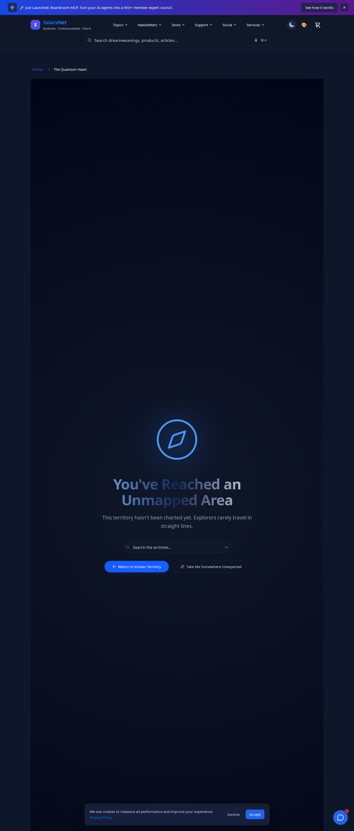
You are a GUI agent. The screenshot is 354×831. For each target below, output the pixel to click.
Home (38, 69)
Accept (255, 814)
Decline (233, 814)
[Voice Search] (256, 40)
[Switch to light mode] (291, 25)
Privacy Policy (101, 817)
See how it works (319, 7)
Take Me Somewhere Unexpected (214, 566)
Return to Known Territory (139, 566)
